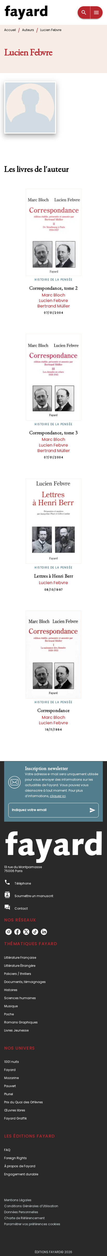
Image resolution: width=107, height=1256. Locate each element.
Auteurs (28, 30)
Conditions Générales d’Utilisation (31, 1206)
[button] (53, 957)
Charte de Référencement (24, 1218)
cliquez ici (58, 796)
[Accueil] (26, 12)
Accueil (10, 30)
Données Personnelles (21, 1212)
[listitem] (8, 931)
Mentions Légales (17, 1200)
